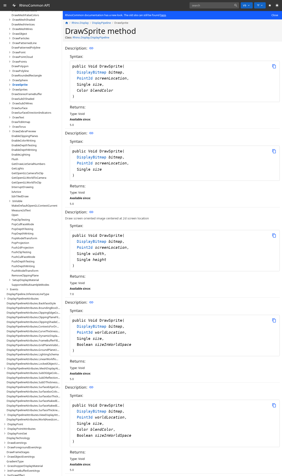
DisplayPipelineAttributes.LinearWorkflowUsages (33, 359)
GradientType (15, 461)
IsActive (16, 191)
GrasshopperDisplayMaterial (25, 466)
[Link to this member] (91, 48)
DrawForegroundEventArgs (24, 447)
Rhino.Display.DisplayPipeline (91, 37)
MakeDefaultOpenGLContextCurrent (34, 205)
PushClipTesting (21, 252)
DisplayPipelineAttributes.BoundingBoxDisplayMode (33, 308)
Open (15, 215)
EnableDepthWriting (24, 150)
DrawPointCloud (22, 57)
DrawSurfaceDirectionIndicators (31, 112)
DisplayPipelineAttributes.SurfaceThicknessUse (33, 410)
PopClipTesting (21, 219)
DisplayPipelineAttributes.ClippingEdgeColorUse (33, 312)
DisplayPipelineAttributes (23, 298)
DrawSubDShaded (23, 98)
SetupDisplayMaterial (25, 280)
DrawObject (19, 33)
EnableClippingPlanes (25, 136)
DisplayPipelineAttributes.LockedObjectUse (33, 363)
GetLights (18, 168)
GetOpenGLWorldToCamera (29, 178)
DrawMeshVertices (23, 24)
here (163, 15)
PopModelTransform (24, 238)
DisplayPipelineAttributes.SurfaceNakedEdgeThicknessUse (33, 405)
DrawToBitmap (21, 122)
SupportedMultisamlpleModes (30, 284)
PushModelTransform (25, 271)
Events (14, 289)
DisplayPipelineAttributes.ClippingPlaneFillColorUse (33, 317)
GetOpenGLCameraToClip (27, 173)
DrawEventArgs (17, 442)
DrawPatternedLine (24, 43)
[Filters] (260, 5)
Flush (15, 159)
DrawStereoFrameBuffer (27, 94)
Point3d (86, 332)
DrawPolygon (20, 66)
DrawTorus (19, 126)
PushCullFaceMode (23, 256)
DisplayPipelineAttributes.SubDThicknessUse (33, 382)
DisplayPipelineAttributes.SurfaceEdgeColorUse (33, 387)
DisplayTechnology (18, 438)
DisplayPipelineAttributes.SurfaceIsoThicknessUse (33, 396)
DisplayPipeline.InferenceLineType (28, 294)
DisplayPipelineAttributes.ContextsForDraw (33, 326)
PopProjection (20, 243)
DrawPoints (19, 61)
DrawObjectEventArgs (21, 456)
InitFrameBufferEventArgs (23, 470)
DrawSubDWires (22, 103)
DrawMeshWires (22, 29)
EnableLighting (21, 154)
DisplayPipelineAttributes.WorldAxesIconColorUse (33, 419)
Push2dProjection (23, 247)
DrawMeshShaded (23, 19)
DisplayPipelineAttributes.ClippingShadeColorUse (33, 322)
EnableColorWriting (24, 140)
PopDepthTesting (22, 229)
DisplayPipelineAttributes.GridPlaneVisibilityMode (33, 345)
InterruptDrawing (22, 187)
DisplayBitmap (93, 72)
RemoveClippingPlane (25, 275)
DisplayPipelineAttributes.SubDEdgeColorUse (33, 373)
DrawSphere (20, 80)
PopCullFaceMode (23, 224)
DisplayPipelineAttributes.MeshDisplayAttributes (33, 368)
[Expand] (9, 19)
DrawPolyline (20, 71)
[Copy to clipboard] (274, 66)
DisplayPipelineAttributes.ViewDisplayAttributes (33, 414)
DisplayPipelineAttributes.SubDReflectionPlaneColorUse (33, 377)
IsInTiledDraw (20, 196)
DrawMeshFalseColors (25, 15)
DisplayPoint (15, 424)
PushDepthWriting (23, 266)
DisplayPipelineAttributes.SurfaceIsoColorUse (33, 391)
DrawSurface (19, 108)
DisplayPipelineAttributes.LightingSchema (33, 354)
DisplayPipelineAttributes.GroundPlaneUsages (33, 349)
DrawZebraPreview (24, 131)
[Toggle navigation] (5, 5)
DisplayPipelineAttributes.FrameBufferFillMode (33, 340)
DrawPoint (19, 52)
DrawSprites (19, 89)
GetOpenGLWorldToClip (26, 182)
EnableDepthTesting (24, 145)
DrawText (18, 117)
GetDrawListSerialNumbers (28, 163)
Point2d (86, 78)
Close (274, 15)
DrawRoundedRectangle (27, 75)
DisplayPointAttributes (21, 429)
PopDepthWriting (22, 233)
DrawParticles (20, 38)
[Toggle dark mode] (277, 5)
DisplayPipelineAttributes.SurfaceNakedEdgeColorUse (33, 401)
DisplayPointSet (17, 433)
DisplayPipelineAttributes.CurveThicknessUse (33, 331)
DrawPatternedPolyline (26, 47)
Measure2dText (21, 210)
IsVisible (17, 201)
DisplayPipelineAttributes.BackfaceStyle (31, 303)
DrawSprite (20, 85)
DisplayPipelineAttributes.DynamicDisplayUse (33, 336)
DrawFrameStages (18, 452)
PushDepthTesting (23, 261)
